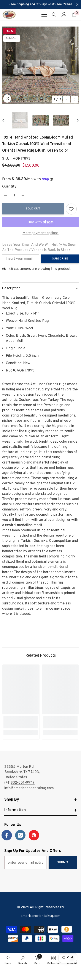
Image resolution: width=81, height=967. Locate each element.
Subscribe (60, 259)
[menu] (44, 14)
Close (77, 4)
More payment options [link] (40, 233)
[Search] (54, 14)
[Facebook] (7, 835)
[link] (20, 722)
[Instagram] (20, 835)
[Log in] (64, 14)
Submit (62, 862)
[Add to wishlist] (71, 209)
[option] (40, 65)
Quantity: (9, 186)
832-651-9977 (23, 782)
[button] (66, 99)
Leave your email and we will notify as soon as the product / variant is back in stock (39, 248)
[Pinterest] (34, 835)
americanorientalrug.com (40, 916)
